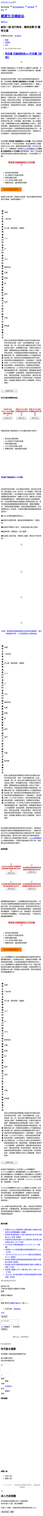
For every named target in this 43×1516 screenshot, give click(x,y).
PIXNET (9, 1485)
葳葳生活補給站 (12, 16)
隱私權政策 (37, 1485)
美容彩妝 (17, 1309)
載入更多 (4, 1316)
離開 (12, 1512)
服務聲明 (22, 1487)
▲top (3, 1312)
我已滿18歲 (5, 1512)
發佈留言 (4, 1329)
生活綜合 (18, 36)
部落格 (7, 42)
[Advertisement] (21, 1433)
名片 (6, 45)
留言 (17, 1303)
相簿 (6, 40)
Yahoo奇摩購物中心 (30, 149)
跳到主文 (4, 22)
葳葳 (2, 1291)
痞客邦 (12, 1303)
